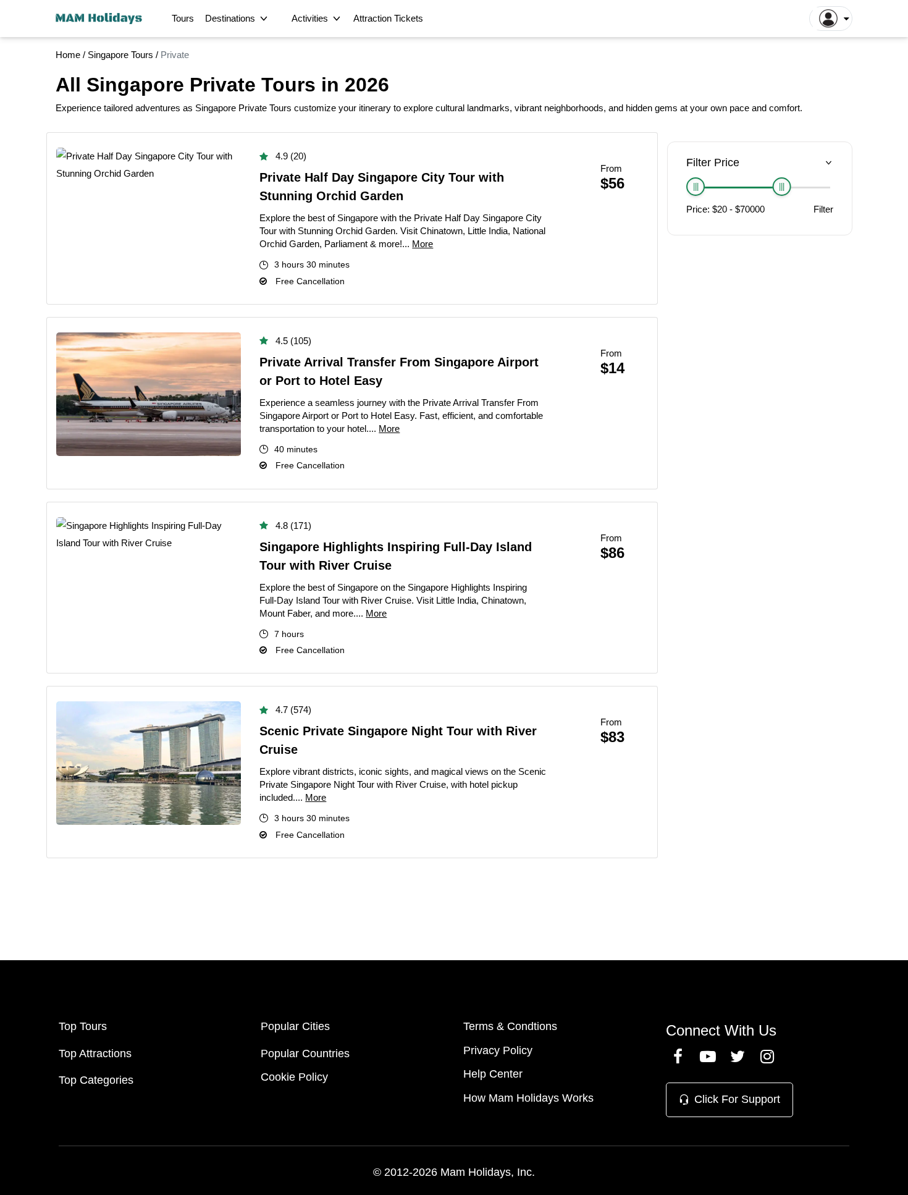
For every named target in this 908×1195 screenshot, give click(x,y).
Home (68, 54)
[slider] (695, 186)
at (683, 108)
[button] (830, 18)
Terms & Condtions (510, 1026)
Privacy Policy (497, 1050)
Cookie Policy (294, 1077)
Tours (183, 18)
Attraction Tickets (388, 18)
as (188, 108)
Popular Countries (305, 1053)
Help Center (493, 1074)
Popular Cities (295, 1026)
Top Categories (96, 1080)
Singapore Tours (120, 54)
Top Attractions (95, 1053)
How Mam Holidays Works (528, 1098)
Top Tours (83, 1026)
